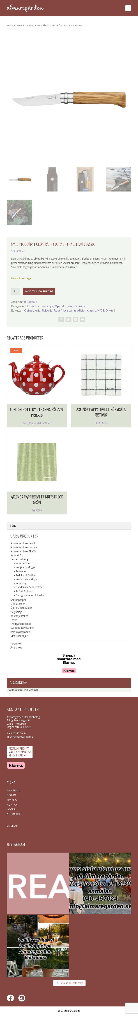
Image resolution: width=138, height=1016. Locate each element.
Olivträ (110, 310)
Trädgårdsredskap (20, 623)
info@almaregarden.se (20, 736)
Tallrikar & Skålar (25, 575)
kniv (37, 310)
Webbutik (12, 25)
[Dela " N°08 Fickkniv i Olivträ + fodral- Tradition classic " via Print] (82, 319)
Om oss (12, 800)
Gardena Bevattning (22, 627)
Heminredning (25, 25)
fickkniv (47, 310)
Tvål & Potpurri (24, 591)
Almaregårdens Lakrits (23, 543)
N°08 (100, 310)
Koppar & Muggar (26, 567)
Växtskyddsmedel (20, 632)
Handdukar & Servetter (29, 587)
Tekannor (21, 571)
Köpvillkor (16, 643)
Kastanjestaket (19, 616)
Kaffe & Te (16, 555)
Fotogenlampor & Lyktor (30, 595)
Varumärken (23, 563)
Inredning (21, 583)
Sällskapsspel (18, 600)
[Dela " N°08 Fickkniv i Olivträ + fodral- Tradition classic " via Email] (75, 319)
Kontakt (13, 804)
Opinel (59, 306)
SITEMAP (12, 825)
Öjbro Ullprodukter (21, 607)
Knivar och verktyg (40, 306)
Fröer (13, 619)
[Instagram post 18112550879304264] (38, 946)
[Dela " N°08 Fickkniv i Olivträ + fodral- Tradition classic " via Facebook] (61, 319)
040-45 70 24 (18, 733)
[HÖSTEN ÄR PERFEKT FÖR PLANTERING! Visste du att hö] (38, 883)
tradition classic (85, 310)
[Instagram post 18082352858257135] (100, 883)
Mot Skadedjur (18, 635)
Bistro (11, 795)
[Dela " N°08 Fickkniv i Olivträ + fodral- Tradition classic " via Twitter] (68, 319)
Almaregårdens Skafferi (23, 551)
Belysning (16, 612)
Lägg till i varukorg (39, 291)
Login (11, 809)
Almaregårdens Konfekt (24, 547)
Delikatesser (17, 603)
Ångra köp (16, 647)
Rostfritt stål (63, 310)
